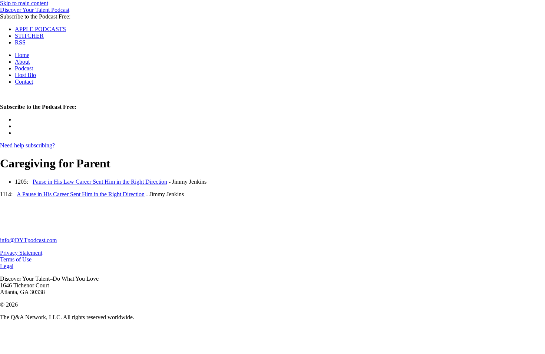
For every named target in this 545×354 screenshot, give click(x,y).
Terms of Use (16, 259)
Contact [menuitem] (24, 82)
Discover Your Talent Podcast (34, 10)
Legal (6, 266)
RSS (20, 42)
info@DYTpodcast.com (28, 240)
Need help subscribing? (27, 145)
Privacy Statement (21, 253)
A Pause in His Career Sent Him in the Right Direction (81, 194)
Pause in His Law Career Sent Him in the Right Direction (100, 181)
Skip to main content (24, 3)
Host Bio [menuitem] (25, 75)
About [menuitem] (22, 62)
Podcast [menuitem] (24, 68)
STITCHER (29, 36)
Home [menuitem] (22, 55)
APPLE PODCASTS (40, 29)
